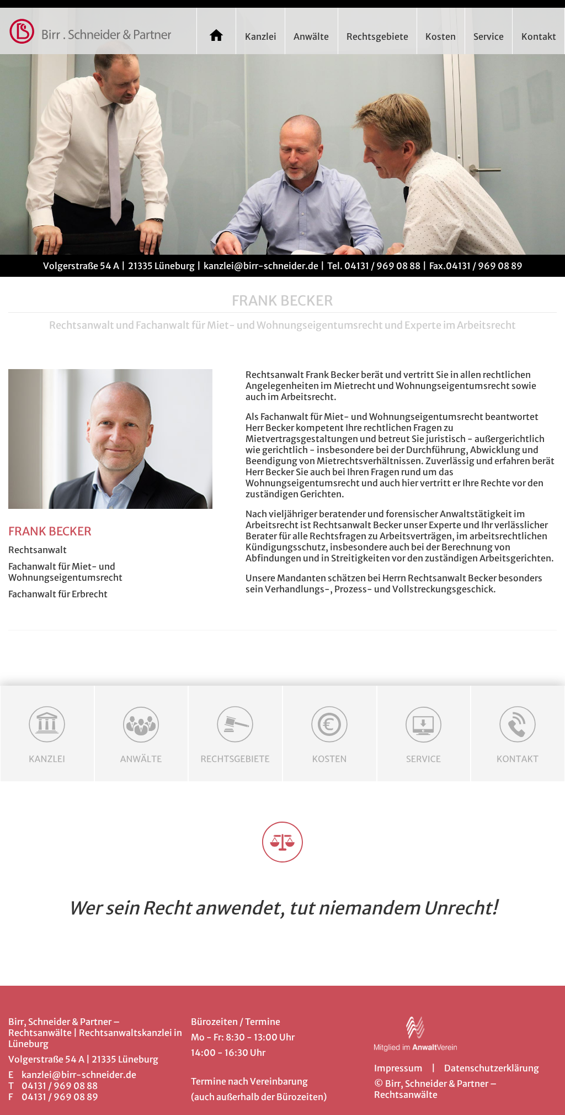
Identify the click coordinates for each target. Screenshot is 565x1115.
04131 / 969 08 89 (484, 265)
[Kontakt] (518, 733)
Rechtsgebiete (377, 36)
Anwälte (311, 36)
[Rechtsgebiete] (235, 733)
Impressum (398, 1068)
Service (488, 36)
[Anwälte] (141, 733)
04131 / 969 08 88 (381, 265)
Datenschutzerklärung (491, 1068)
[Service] (424, 733)
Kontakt (538, 36)
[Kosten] (329, 733)
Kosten (440, 36)
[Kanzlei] (47, 733)
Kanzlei (260, 36)
